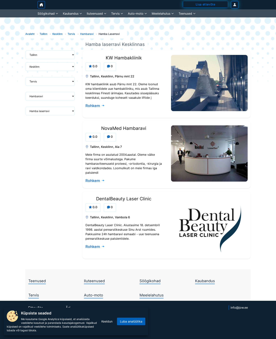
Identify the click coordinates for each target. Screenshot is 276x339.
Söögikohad (150, 281)
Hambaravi (87, 33)
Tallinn (43, 33)
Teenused (37, 281)
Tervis (71, 33)
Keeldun (106, 321)
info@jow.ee (239, 307)
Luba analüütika (131, 321)
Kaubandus (205, 281)
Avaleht (30, 33)
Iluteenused (94, 281)
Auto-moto (93, 295)
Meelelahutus (152, 295)
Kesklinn (57, 33)
